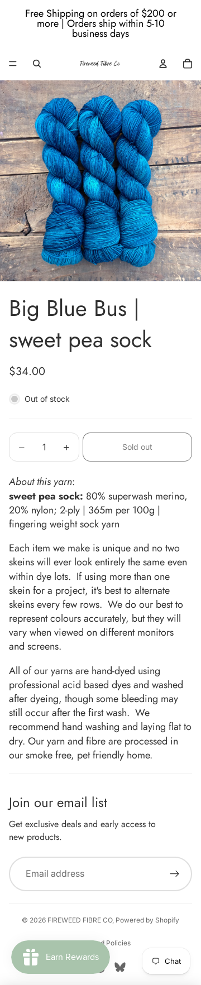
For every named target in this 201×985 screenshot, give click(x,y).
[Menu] (13, 63)
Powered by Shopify (147, 920)
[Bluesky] (120, 967)
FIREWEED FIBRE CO (79, 920)
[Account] (163, 63)
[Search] (37, 63)
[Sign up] (174, 874)
